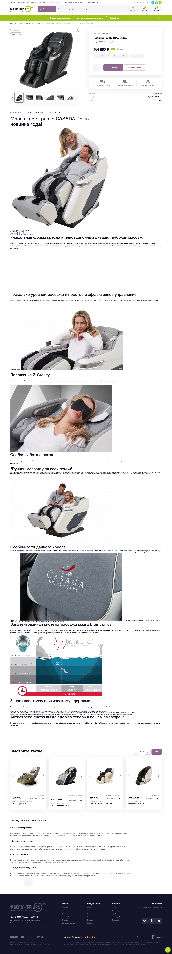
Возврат (90, 920)
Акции (114, 908)
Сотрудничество (68, 923)
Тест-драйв (116, 917)
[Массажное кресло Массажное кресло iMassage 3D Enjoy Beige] (144, 776)
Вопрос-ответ (92, 914)
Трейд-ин (115, 914)
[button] (12, 98)
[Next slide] (148, 752)
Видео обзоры (67, 917)
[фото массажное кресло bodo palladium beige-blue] (67, 776)
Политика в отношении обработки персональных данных (30, 923)
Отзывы (65, 920)
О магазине (66, 911)
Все (156, 752)
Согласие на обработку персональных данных (26, 920)
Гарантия (90, 917)
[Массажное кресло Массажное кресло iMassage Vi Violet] (28, 776)
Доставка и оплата (94, 911)
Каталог (90, 908)
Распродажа (117, 911)
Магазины (65, 914)
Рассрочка (116, 920)
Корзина (90, 923)
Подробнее (114, 18)
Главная (65, 908)
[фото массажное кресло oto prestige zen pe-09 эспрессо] (105, 776)
